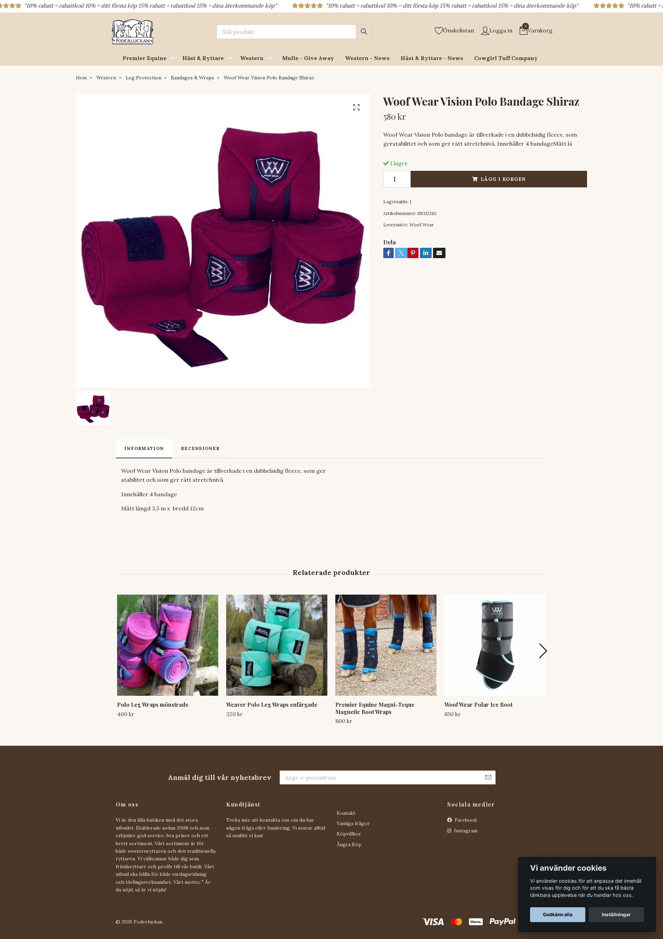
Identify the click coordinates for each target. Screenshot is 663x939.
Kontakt (346, 813)
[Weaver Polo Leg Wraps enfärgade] (276, 645)
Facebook (465, 820)
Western (251, 58)
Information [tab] (144, 448)
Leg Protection (143, 78)
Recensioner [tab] (200, 448)
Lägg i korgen (503, 179)
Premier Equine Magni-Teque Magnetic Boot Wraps (374, 708)
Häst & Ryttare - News (432, 58)
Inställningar (616, 914)
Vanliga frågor (353, 823)
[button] (174, 58)
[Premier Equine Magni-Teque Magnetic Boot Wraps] (385, 645)
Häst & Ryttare (203, 58)
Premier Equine (144, 58)
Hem (81, 78)
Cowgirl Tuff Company (506, 58)
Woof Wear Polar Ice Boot (478, 704)
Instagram (465, 831)
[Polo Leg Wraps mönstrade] (167, 645)
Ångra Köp (349, 844)
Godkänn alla (558, 914)
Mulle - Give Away (308, 58)
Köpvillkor (349, 834)
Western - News (367, 58)
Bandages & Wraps (192, 78)
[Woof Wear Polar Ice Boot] (495, 645)
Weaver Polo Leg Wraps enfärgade (271, 704)
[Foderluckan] (132, 32)
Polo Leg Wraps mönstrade (153, 704)
